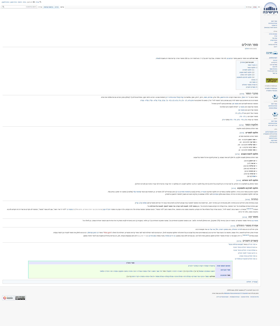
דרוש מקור (250, 209)
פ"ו (180, 100)
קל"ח (147, 100)
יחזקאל (169, 271)
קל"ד (150, 100)
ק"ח (170, 100)
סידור (239, 229)
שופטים (207, 271)
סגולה (158, 58)
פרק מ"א (191, 100)
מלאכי (102, 271)
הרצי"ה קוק (106, 209)
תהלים (247, 48)
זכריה (107, 271)
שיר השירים (196, 276)
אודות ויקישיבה (245, 297)
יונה (135, 271)
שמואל (201, 271)
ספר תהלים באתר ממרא (248, 256)
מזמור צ (241, 107)
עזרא (147, 276)
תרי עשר (159, 271)
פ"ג (241, 116)
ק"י (167, 100)
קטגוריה (254, 282)
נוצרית (203, 192)
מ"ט (238, 120)
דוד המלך (245, 97)
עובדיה (139, 271)
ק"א (176, 100)
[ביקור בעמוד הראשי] (270, 8)
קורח (181, 97)
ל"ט (243, 113)
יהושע (213, 271)
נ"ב (186, 100)
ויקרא (201, 266)
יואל (149, 271)
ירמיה (175, 271)
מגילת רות (187, 276)
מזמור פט (235, 103)
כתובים (229, 58)
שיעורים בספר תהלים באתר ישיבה (244, 247)
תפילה (234, 229)
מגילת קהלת (169, 276)
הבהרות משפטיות (235, 297)
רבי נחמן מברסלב (93, 232)
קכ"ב (163, 100)
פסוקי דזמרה (223, 229)
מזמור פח (241, 110)
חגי (111, 271)
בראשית (212, 266)
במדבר (196, 266)
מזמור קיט (254, 220)
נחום (126, 271)
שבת (254, 176)
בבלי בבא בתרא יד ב (172, 97)
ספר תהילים (252, 244)
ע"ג (244, 116)
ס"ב (239, 113)
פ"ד (235, 120)
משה (205, 97)
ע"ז (236, 113)
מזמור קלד (136, 192)
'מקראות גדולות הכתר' (235, 244)
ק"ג (173, 100)
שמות (206, 266)
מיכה (130, 271)
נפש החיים (152, 236)
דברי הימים (135, 276)
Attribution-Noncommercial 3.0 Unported (236, 293)
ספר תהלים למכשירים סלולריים (245, 259)
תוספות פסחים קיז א (183, 192)
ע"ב (182, 100)
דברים (190, 266)
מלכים (190, 271)
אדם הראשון (224, 97)
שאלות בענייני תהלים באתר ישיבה (244, 250)
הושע (154, 271)
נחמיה (142, 276)
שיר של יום (211, 229)
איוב (202, 276)
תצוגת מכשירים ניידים (222, 297)
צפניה (116, 271)
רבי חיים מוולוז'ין (170, 236)
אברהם (210, 97)
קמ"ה (142, 100)
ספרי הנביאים (225, 270)
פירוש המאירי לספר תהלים (247, 253)
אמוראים (215, 194)
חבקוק (121, 271)
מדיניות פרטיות (254, 297)
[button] (248, 6)
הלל (217, 229)
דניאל (152, 276)
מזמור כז (70, 209)
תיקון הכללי (107, 232)
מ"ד (242, 120)
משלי (207, 276)
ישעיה (180, 271)
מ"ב (245, 120)
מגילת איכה (178, 276)
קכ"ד (159, 100)
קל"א (155, 100)
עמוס (145, 271)
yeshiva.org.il (273, 58)
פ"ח (231, 120)
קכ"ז (137, 203)
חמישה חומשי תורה (223, 266)
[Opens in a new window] (8, 298)
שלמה (144, 203)
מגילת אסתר (159, 276)
